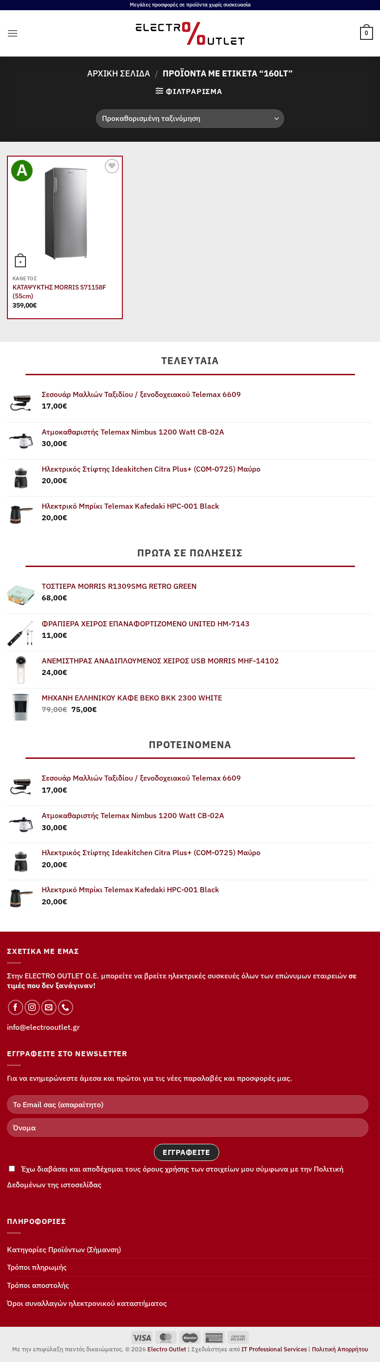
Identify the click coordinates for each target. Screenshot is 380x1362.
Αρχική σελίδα (118, 73)
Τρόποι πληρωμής (37, 1267)
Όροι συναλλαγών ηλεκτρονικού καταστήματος (87, 1303)
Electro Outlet (166, 1349)
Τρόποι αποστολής (38, 1285)
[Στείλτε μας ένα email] (49, 1007)
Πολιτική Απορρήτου (340, 1349)
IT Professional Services (274, 1349)
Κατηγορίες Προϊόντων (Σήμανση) (64, 1249)
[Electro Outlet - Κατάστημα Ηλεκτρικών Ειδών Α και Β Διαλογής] (190, 33)
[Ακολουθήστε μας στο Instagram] (32, 1007)
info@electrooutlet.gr (43, 1027)
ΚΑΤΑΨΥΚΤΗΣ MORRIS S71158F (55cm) (59, 291)
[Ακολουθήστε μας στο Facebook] (15, 1007)
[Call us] (65, 1007)
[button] (12, 33)
